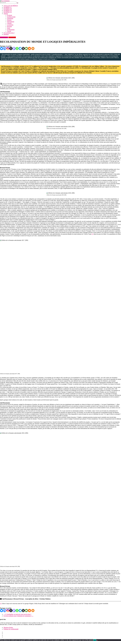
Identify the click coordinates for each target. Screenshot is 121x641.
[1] (92, 234)
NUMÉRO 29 (8, 10)
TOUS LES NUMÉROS (11, 5)
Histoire (9, 20)
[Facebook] (4, 48)
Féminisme (10, 18)
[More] (33, 48)
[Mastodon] (14, 48)
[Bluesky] (1, 48)
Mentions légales (8, 627)
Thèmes (6, 13)
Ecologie (9, 15)
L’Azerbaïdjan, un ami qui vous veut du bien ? (17, 614)
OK (95, 640)
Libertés (9, 23)
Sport (8, 28)
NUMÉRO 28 (8, 9)
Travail (9, 31)
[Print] (29, 48)
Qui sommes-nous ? (9, 33)
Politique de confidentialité (11, 629)
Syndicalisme (11, 29)
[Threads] (10, 48)
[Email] (26, 48)
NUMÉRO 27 (8, 7)
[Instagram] (7, 48)
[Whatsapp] (17, 48)
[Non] (97, 640)
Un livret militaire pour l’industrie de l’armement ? (18, 616)
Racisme (9, 26)
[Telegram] (20, 48)
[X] (23, 48)
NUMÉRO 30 (8, 12)
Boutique (6, 34)
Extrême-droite (11, 17)
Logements (10, 25)
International (10, 21)
